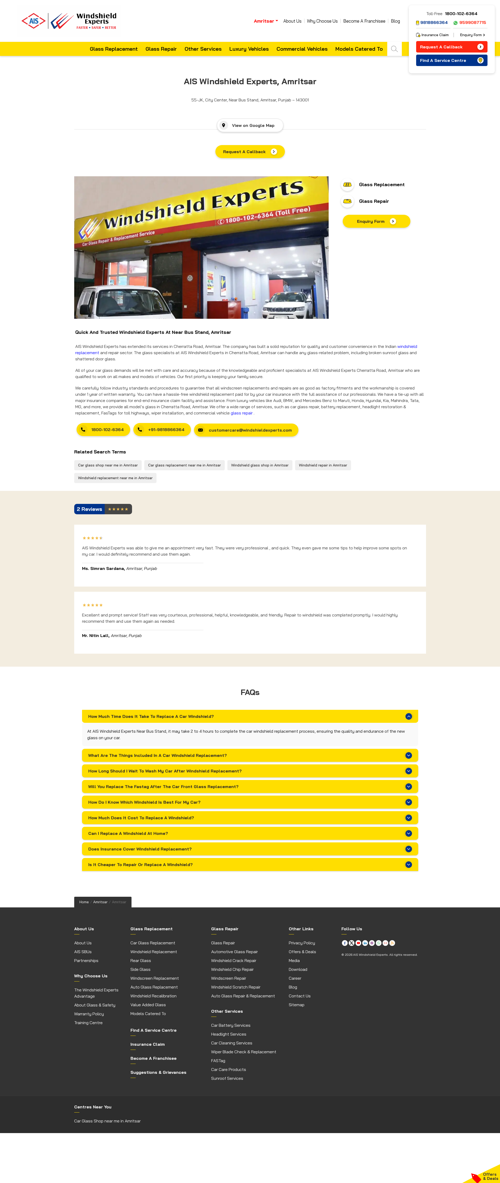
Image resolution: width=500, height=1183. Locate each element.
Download (298, 969)
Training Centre (88, 1022)
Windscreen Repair (228, 978)
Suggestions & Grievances (158, 1072)
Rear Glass (140, 960)
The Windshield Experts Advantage (96, 993)
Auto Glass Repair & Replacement (243, 995)
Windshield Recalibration (153, 995)
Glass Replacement (114, 49)
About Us (292, 21)
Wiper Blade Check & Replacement (243, 1051)
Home (84, 902)
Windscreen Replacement (154, 978)
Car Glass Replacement (152, 942)
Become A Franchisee (364, 21)
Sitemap (296, 1004)
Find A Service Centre (443, 60)
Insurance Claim (435, 34)
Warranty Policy (89, 1013)
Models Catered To (359, 49)
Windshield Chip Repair (232, 969)
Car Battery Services (231, 1025)
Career (295, 978)
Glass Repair (161, 49)
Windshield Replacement (153, 951)
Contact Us (300, 995)
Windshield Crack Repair (233, 960)
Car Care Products (228, 1069)
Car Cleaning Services (231, 1042)
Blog (395, 21)
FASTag (218, 1060)
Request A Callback (244, 151)
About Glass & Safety (94, 1005)
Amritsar (100, 902)
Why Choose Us (322, 21)
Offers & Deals (302, 951)
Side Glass (140, 969)
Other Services (203, 49)
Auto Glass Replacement (154, 987)
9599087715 (472, 22)
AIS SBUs (83, 951)
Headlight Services (228, 1034)
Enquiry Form (371, 221)
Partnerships (86, 960)
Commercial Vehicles (302, 49)
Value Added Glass (148, 1004)
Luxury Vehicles (249, 49)
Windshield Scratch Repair (235, 987)
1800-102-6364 (461, 13)
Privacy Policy (302, 942)
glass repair (242, 412)
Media (294, 960)
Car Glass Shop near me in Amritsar (107, 1120)
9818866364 (434, 22)
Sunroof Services (227, 1078)
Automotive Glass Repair (234, 951)
